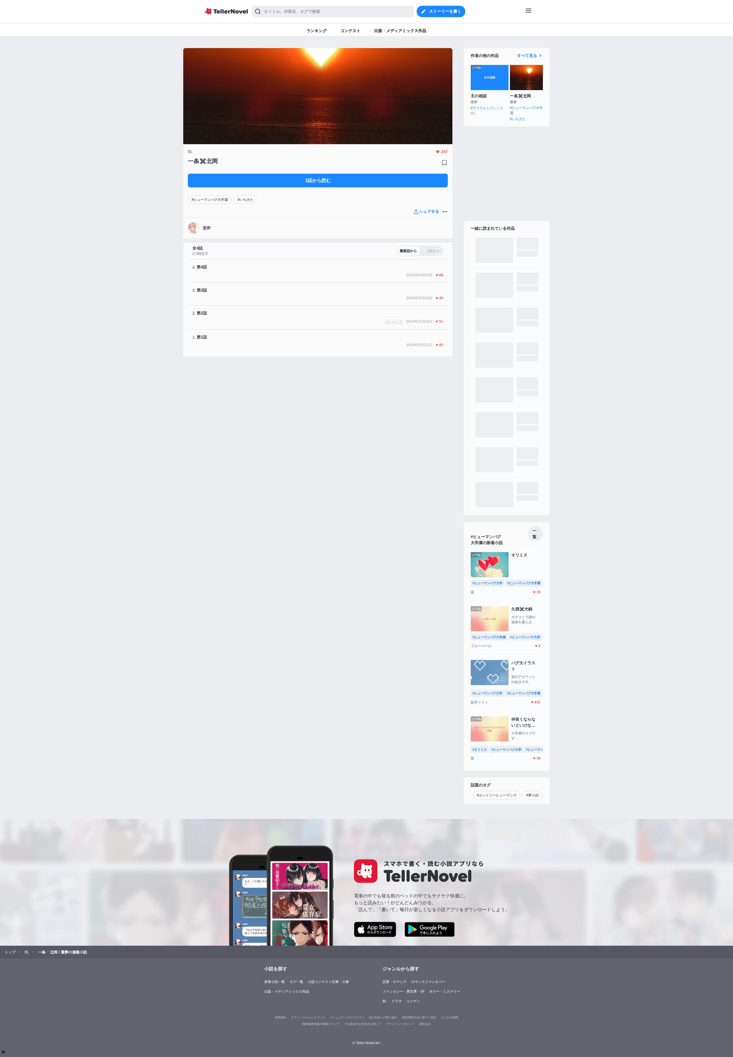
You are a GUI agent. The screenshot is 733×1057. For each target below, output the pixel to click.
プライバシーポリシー (400, 1024)
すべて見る (527, 55)
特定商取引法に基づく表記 (419, 1017)
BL (385, 1001)
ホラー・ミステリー (444, 991)
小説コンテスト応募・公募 (328, 982)
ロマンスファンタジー (428, 982)
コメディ (413, 1001)
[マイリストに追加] (444, 162)
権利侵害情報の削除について (321, 1024)
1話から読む (318, 180)
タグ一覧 (296, 982)
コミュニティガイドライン (347, 1017)
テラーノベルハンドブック (308, 1017)
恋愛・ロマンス (395, 982)
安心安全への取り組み (383, 1017)
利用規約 (280, 1017)
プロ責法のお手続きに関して (362, 1024)
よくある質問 (449, 1017)
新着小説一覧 (274, 982)
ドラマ (396, 1001)
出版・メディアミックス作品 (286, 991)
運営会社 (425, 1024)
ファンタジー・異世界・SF (404, 991)
